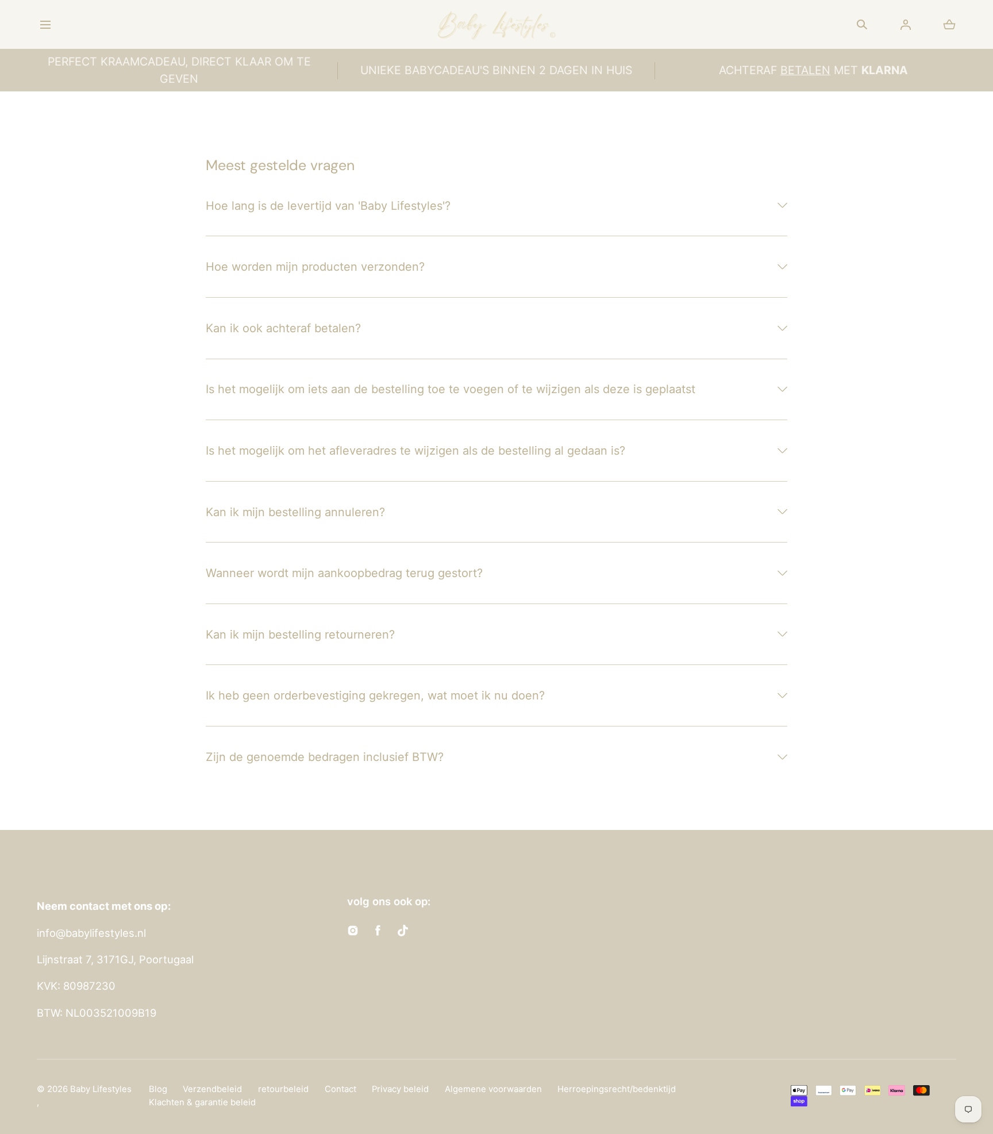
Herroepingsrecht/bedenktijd (616, 1089)
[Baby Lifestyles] (496, 24)
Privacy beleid (400, 1089)
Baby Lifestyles (101, 1089)
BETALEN (805, 70)
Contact (340, 1089)
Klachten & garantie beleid (202, 1102)
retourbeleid (283, 1089)
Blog (158, 1089)
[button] (45, 24)
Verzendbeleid (212, 1089)
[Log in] (906, 25)
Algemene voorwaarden (493, 1089)
